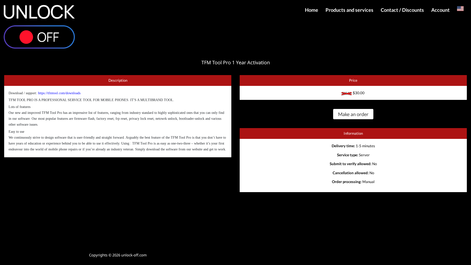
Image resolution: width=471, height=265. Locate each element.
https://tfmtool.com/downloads (59, 93)
